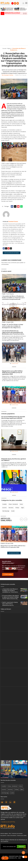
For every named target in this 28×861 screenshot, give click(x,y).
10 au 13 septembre (6, 526)
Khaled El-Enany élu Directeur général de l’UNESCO (13, 459)
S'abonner (21, 846)
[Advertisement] (14, 30)
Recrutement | (3, 835)
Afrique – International (13, 504)
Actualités (4, 504)
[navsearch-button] (23, 2)
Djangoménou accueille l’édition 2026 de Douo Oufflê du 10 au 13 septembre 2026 (12, 372)
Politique (17, 507)
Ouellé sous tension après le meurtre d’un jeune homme (23, 9)
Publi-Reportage (5, 511)
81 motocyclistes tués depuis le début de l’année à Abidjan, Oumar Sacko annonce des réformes (10, 598)
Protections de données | (17, 833)
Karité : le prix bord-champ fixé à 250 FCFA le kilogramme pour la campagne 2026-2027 (10, 604)
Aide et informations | (12, 835)
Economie (4, 507)
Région (9, 48)
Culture (21, 504)
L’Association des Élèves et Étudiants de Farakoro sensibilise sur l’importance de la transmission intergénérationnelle (13, 297)
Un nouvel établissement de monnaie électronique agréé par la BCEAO (13, 417)
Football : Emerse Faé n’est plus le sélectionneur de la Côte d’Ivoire (10, 9)
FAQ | (10, 833)
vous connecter (12, 262)
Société (12, 511)
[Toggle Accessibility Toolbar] (23, 852)
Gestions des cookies (22, 835)
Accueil (4, 48)
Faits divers (11, 507)
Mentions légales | (4, 833)
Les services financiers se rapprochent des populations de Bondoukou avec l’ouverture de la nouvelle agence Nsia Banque (12, 332)
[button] (24, 13)
